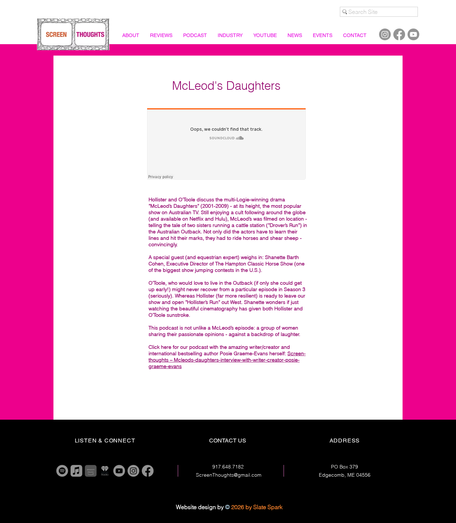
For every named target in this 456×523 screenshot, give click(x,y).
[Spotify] (62, 471)
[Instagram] (385, 34)
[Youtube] (413, 34)
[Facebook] (399, 34)
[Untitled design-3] (105, 471)
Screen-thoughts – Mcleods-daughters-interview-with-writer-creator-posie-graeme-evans (227, 359)
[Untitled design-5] (91, 471)
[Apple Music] (76, 471)
